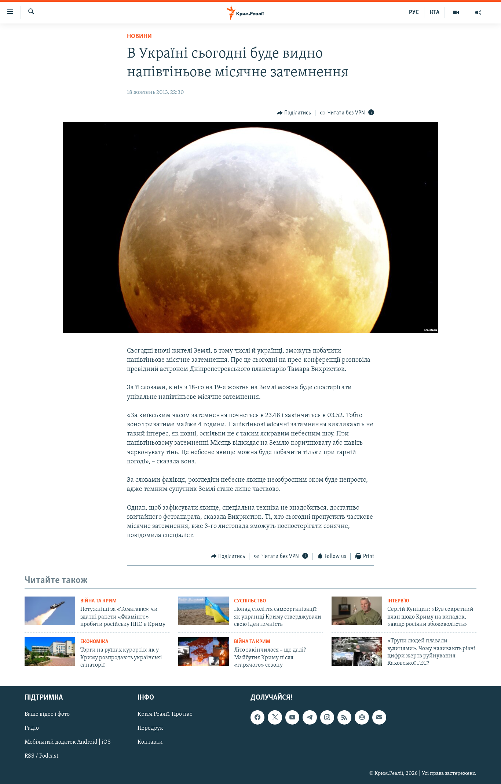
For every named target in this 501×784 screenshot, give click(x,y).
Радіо (32, 728)
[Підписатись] (379, 717)
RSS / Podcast (41, 756)
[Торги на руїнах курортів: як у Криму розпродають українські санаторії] (50, 651)
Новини (139, 36)
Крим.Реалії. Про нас (165, 714)
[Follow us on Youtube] (292, 717)
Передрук (150, 728)
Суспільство (250, 601)
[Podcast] (362, 717)
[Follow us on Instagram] (327, 717)
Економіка (94, 642)
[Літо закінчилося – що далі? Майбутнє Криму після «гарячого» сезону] (203, 651)
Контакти (150, 742)
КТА (434, 12)
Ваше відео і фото (47, 714)
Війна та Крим (98, 601)
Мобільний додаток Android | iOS (68, 742)
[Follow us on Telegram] (310, 717)
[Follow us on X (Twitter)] (275, 717)
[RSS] (344, 717)
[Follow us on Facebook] (257, 717)
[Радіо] (478, 12)
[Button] (294, 113)
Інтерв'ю (398, 601)
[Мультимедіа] (456, 12)
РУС (414, 12)
